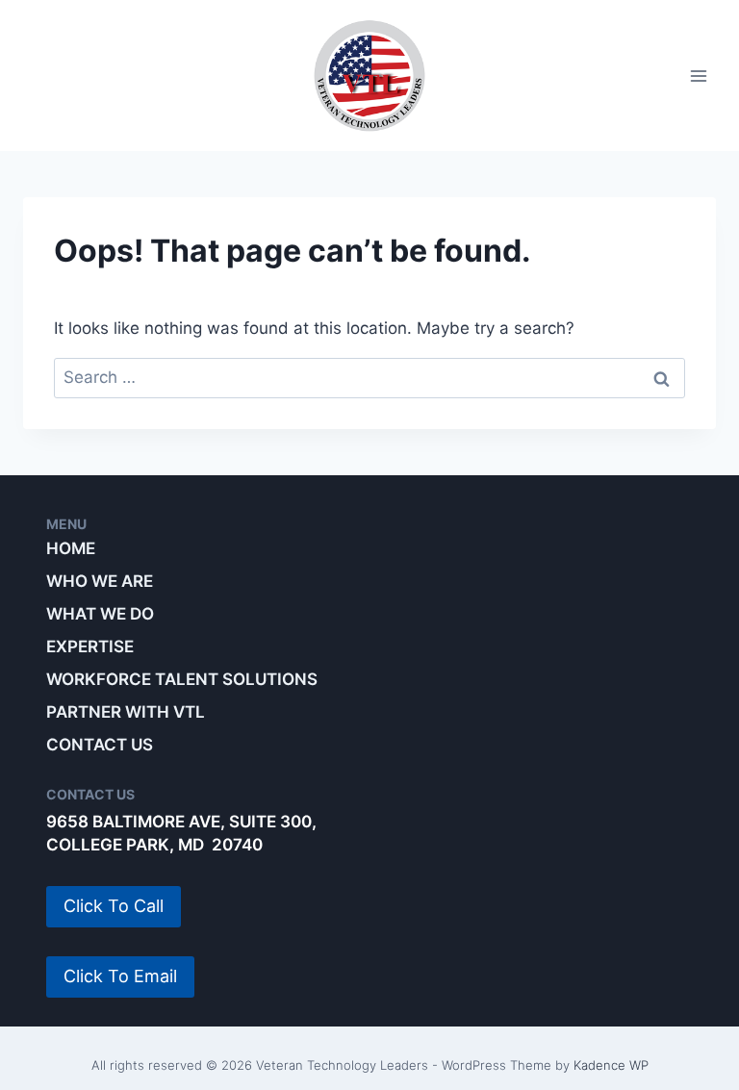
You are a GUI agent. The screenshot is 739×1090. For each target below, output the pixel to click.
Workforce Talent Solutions (182, 679)
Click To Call (114, 906)
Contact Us (99, 744)
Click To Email (120, 976)
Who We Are (99, 581)
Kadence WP (611, 1065)
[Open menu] (698, 75)
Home (70, 548)
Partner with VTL (125, 712)
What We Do (100, 613)
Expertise (90, 646)
